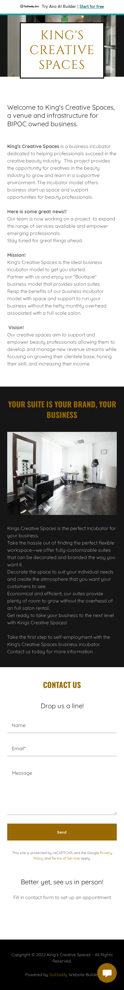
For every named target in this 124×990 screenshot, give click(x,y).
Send (62, 832)
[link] (62, 67)
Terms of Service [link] (65, 858)
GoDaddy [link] (58, 974)
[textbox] (62, 725)
